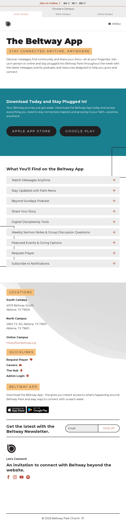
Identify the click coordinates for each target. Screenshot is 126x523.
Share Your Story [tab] (24, 211)
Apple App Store (31, 131)
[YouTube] (21, 477)
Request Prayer (17, 359)
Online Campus (105, 14)
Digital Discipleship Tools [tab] (31, 222)
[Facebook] (8, 477)
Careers (11, 365)
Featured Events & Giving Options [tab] (37, 243)
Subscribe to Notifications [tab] (30, 263)
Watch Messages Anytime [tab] (31, 180)
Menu (116, 24)
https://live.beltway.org (21, 342)
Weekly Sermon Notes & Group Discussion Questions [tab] (51, 232)
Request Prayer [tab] (23, 253)
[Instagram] (15, 477)
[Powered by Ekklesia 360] (82, 518)
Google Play (80, 131)
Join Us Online (49, 3)
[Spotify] (28, 477)
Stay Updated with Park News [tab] (34, 190)
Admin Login (15, 376)
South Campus (21, 14)
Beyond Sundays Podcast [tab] (31, 201)
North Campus (63, 14)
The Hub (12, 370)
